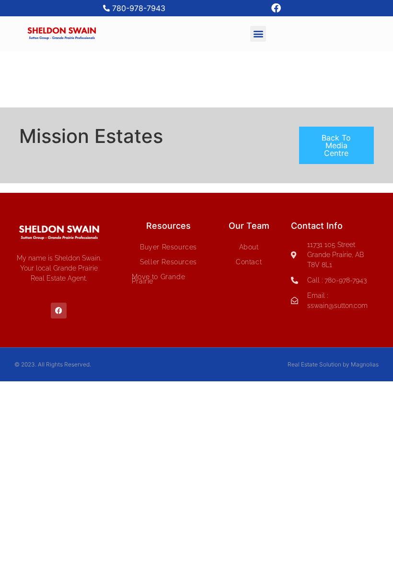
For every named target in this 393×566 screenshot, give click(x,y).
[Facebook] (276, 8)
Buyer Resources (168, 247)
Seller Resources (168, 262)
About (249, 247)
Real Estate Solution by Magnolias (333, 364)
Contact (249, 262)
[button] (258, 34)
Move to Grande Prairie (158, 279)
